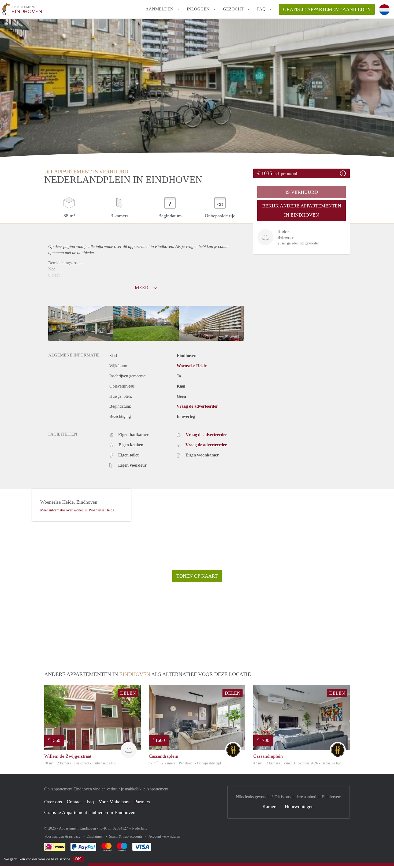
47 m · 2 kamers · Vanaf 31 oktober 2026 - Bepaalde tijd (297, 763)
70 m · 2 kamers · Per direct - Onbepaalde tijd (80, 763)
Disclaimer (95, 836)
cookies (31, 859)
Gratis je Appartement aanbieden (327, 9)
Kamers (269, 806)
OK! (79, 859)
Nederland (139, 828)
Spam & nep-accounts (126, 836)
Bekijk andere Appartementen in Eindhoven (301, 210)
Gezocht (233, 9)
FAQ (261, 9)
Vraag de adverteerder (197, 406)
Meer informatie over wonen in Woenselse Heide (77, 510)
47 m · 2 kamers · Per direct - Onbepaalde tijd (185, 763)
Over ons (53, 801)
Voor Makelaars (114, 801)
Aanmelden (159, 9)
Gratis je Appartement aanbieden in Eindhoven (89, 812)
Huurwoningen (299, 806)
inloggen (198, 9)
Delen (128, 693)
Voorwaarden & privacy (62, 836)
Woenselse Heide (192, 365)
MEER (142, 287)
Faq (90, 801)
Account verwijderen (164, 836)
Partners (142, 801)
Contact (74, 801)
